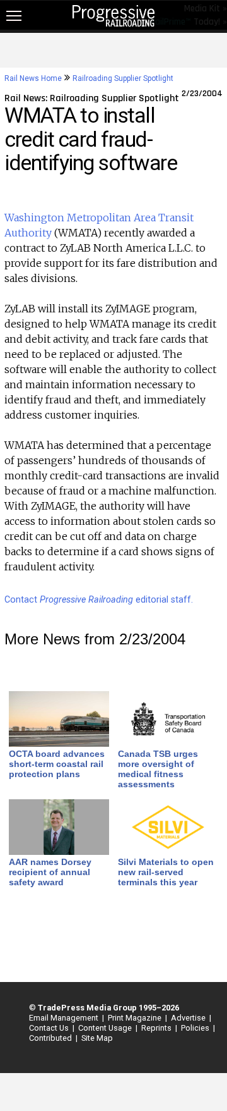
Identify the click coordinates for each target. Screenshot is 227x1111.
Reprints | (157, 1028)
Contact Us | (49, 1028)
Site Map (97, 1038)
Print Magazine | (135, 1017)
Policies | (196, 1028)
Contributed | (51, 1038)
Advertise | (189, 1017)
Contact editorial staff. (98, 599)
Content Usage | (105, 1028)
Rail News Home (33, 78)
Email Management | (64, 1017)
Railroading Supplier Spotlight (123, 78)
